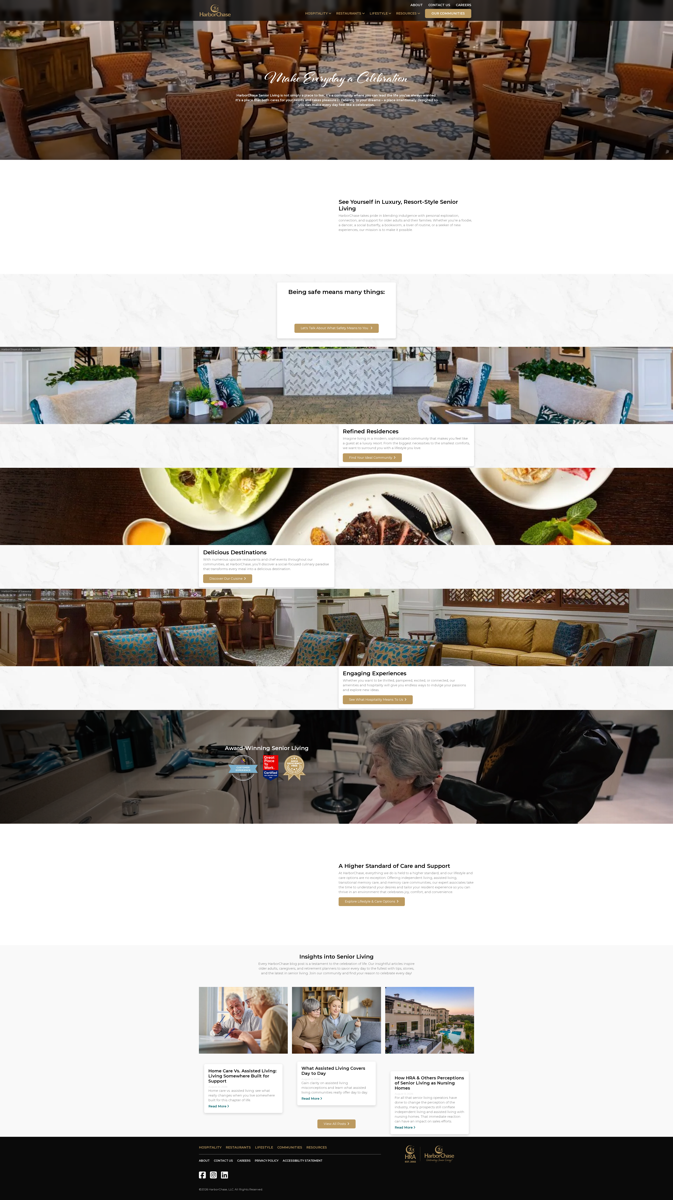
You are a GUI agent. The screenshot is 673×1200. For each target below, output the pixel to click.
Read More (217, 1106)
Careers (463, 5)
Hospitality (316, 13)
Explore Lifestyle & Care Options (370, 901)
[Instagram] (213, 1175)
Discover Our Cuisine (226, 579)
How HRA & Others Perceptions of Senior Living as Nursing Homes (429, 1083)
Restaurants (348, 13)
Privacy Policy (266, 1160)
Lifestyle (379, 13)
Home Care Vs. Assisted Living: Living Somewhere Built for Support (242, 1076)
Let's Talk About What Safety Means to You (335, 328)
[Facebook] (202, 1175)
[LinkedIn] (224, 1175)
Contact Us (439, 5)
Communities (289, 1147)
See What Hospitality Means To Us (376, 700)
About (416, 5)
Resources (406, 13)
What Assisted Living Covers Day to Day (333, 1071)
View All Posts (335, 1124)
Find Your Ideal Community (370, 458)
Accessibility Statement (302, 1160)
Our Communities (448, 13)
